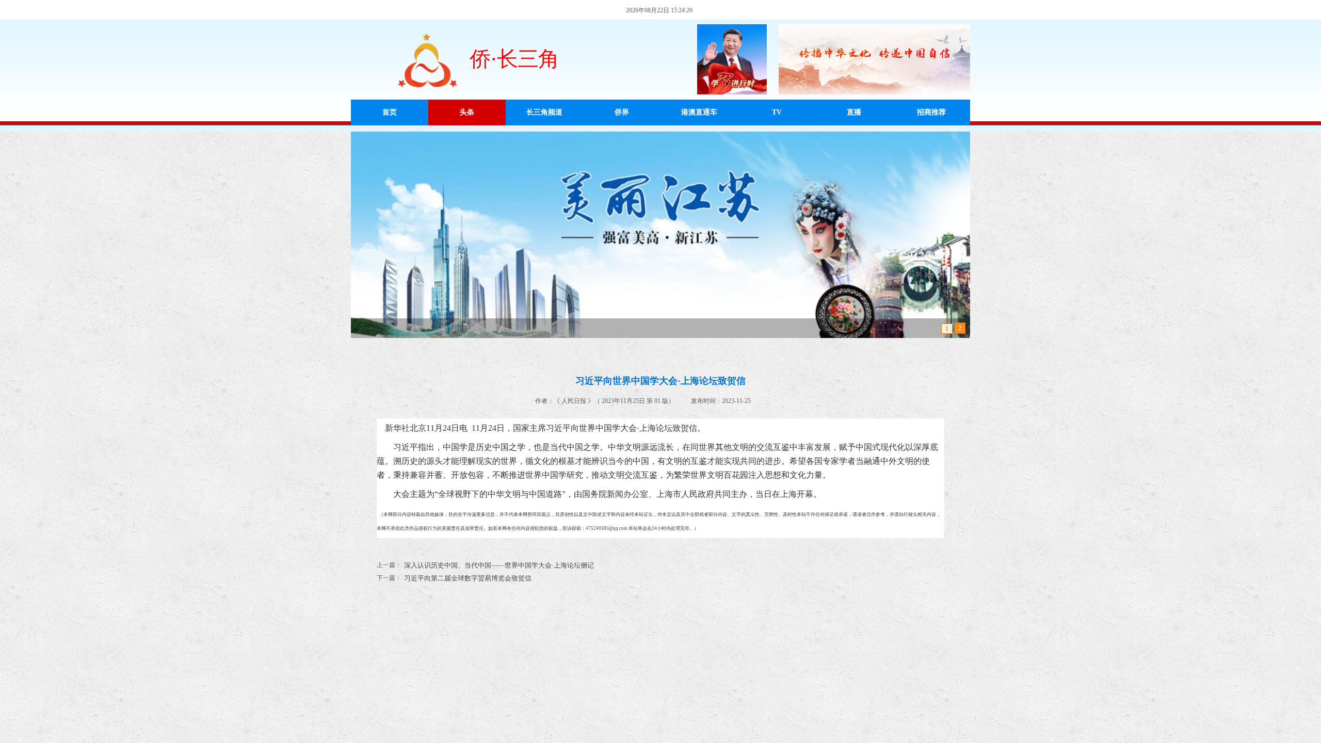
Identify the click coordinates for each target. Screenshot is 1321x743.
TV (777, 112)
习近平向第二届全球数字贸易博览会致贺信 (454, 578)
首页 (389, 112)
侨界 (622, 112)
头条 (467, 112)
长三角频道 (544, 112)
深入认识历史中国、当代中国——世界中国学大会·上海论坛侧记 (485, 565)
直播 (854, 112)
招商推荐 (931, 112)
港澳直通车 (699, 112)
